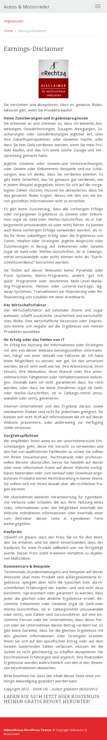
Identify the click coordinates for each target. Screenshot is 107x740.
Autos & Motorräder (27, 6)
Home (8, 31)
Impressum (13, 20)
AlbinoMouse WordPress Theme (27, 730)
